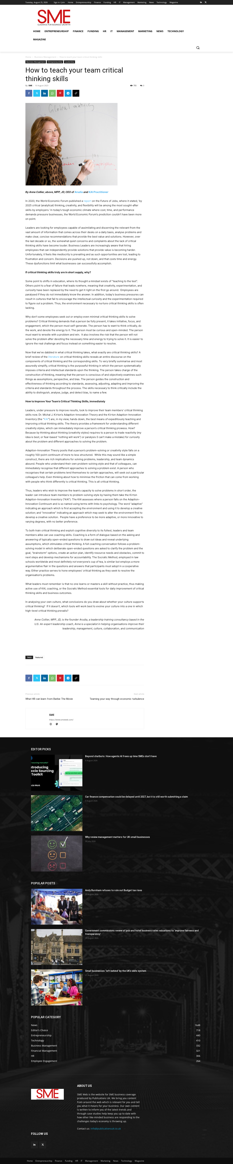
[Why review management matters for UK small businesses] (56, 853)
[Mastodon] (58, 724)
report (87, 201)
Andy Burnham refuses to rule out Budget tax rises (113, 890)
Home (28, 56)
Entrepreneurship (55, 62)
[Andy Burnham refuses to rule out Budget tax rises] (56, 907)
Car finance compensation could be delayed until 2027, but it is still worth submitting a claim (136, 796)
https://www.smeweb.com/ (61, 720)
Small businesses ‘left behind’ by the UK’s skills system (115, 971)
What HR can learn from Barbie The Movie (49, 698)
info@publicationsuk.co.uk (106, 1128)
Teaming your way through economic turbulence (117, 698)
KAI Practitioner (98, 192)
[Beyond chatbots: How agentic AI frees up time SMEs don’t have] (56, 773)
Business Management (45, 56)
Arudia (79, 192)
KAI (46, 419)
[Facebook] (28, 93)
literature (53, 356)
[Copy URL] (75, 93)
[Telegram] (68, 93)
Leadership (69, 62)
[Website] (52, 724)
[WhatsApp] (52, 93)
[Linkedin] (201, 2)
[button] (198, 48)
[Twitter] (206, 2)
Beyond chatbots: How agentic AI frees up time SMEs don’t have (121, 756)
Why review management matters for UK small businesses (117, 837)
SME (30, 85)
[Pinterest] (60, 93)
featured (39, 657)
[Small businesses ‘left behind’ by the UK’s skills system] (56, 987)
